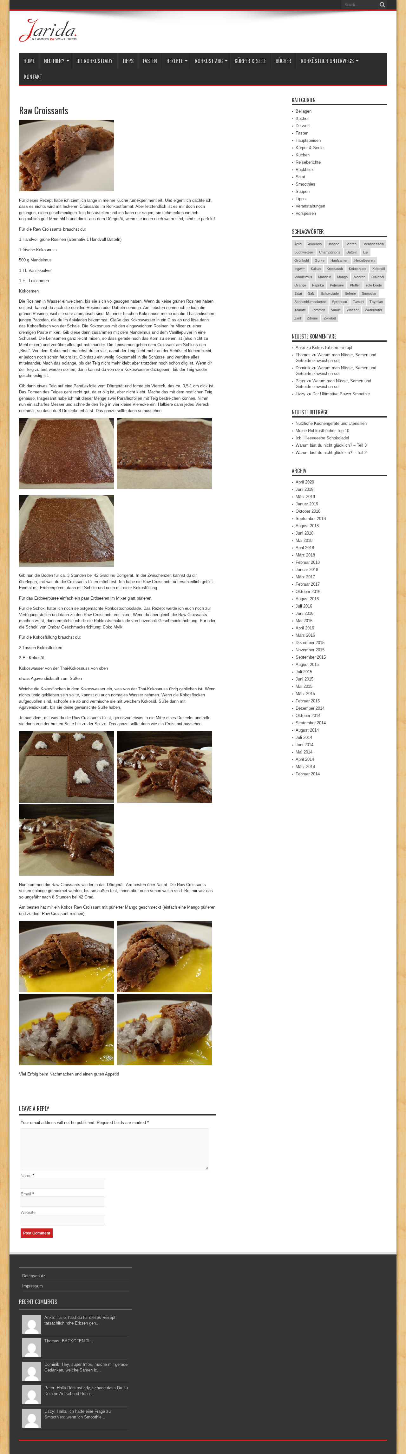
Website (28, 1212)
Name (26, 1175)
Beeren (351, 244)
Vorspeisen (306, 213)
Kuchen (303, 155)
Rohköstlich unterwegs (327, 61)
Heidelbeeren (364, 260)
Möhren (359, 277)
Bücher (283, 61)
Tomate (300, 310)
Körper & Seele (250, 61)
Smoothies (305, 184)
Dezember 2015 (310, 642)
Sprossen (339, 302)
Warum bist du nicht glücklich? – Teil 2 (331, 452)
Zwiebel (330, 318)
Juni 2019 (304, 489)
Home (29, 61)
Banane (333, 244)
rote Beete (374, 285)
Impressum (32, 1286)
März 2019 (305, 496)
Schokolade (330, 293)
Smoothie (369, 293)
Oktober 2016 (308, 591)
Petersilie (337, 285)
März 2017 (305, 577)
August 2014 (307, 730)
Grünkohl (301, 260)
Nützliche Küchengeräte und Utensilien (331, 423)
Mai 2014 (304, 752)
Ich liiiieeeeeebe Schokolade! (322, 438)
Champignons (329, 252)
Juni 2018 (304, 533)
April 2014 (305, 759)
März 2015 (305, 693)
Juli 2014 (304, 737)
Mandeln (324, 277)
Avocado (315, 244)
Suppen (303, 191)
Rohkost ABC (209, 61)
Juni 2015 (304, 679)
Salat (300, 176)
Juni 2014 (304, 744)
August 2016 (307, 598)
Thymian (376, 302)
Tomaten (318, 310)
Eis (365, 252)
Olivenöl (377, 277)
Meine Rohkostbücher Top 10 (322, 430)
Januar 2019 (307, 504)
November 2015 (310, 650)
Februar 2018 (308, 562)
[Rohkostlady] (48, 37)
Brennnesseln (373, 244)
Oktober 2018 (308, 511)
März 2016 (305, 635)
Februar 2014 (308, 774)
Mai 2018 (304, 540)
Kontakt (33, 77)
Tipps (128, 61)
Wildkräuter (373, 310)
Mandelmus (303, 277)
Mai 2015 (304, 686)
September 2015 (311, 657)
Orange (300, 285)
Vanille (336, 310)
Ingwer (299, 269)
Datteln (351, 252)
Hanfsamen (339, 260)
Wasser (353, 310)
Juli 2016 (304, 606)
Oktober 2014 (308, 715)
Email (26, 1194)
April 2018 (305, 547)
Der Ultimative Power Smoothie (341, 393)
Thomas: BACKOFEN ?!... (68, 1341)
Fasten (150, 61)
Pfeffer (355, 285)
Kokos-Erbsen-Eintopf (332, 347)
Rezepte (175, 61)
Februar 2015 (308, 701)
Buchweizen (303, 252)
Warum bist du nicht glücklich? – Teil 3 (331, 445)
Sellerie (350, 293)
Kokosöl (378, 269)
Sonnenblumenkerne (310, 302)
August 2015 (307, 664)
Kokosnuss (357, 269)
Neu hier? (54, 61)
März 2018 (305, 555)
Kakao (316, 269)
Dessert (303, 125)
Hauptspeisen (308, 140)
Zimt (297, 318)
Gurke (319, 260)
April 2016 (305, 628)
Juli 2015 (304, 671)
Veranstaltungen (310, 206)
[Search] (382, 5)
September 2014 (311, 722)
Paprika (318, 285)
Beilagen (303, 111)
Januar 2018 (307, 569)
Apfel (298, 244)
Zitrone (312, 318)
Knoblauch (335, 269)
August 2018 (307, 525)
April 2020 (305, 482)
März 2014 (305, 766)
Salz (311, 293)
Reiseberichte (308, 162)
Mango (342, 277)
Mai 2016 (304, 620)
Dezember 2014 (310, 708)
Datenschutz (33, 1275)
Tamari (358, 302)
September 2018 (311, 518)
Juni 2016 (304, 613)
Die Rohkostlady (94, 61)
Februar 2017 (308, 584)
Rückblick (305, 169)
